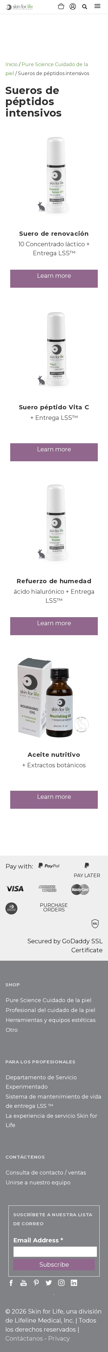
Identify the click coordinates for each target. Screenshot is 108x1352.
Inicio (11, 64)
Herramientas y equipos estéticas (51, 1020)
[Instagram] (61, 1283)
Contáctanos (24, 1338)
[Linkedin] (74, 1283)
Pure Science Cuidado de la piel (49, 1000)
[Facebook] (11, 1283)
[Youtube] (23, 1283)
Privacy (59, 1338)
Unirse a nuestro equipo (38, 1182)
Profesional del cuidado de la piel (50, 1010)
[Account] (73, 7)
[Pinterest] (36, 1283)
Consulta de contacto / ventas (46, 1172)
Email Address (38, 1240)
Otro (12, 1030)
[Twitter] (49, 1283)
